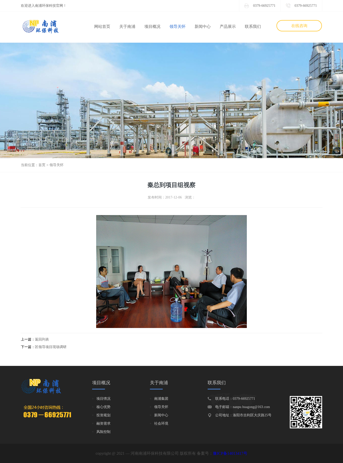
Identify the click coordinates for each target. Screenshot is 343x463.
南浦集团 (161, 399)
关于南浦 (127, 26)
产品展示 (228, 26)
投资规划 (103, 415)
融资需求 (103, 423)
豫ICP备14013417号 (230, 453)
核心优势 (103, 407)
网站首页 (102, 26)
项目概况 (152, 26)
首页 (41, 165)
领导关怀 (177, 26)
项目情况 (103, 399)
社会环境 (161, 423)
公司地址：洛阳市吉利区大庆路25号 (243, 415)
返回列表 (42, 339)
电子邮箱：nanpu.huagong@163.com (242, 407)
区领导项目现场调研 (51, 347)
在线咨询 (299, 26)
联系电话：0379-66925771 (235, 399)
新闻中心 (203, 26)
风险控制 (103, 432)
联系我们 (253, 26)
